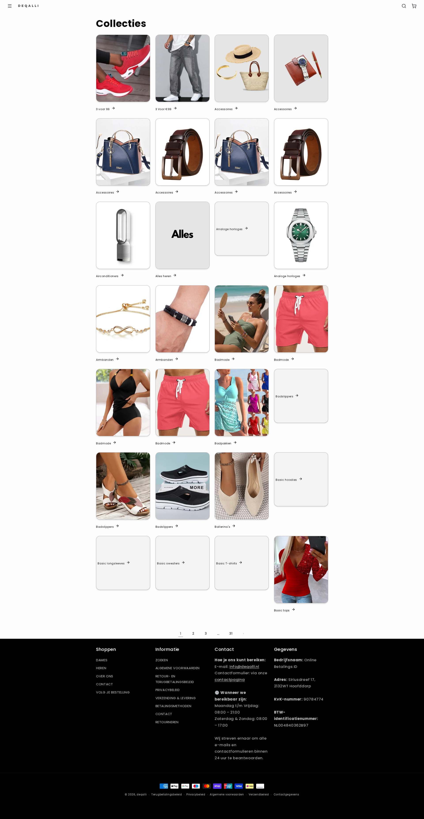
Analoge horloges (229, 229)
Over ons (104, 676)
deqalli (142, 794)
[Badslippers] (123, 486)
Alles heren (163, 276)
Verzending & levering (175, 698)
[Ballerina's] (242, 486)
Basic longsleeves (111, 563)
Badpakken (223, 443)
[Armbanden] (123, 319)
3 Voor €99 (163, 109)
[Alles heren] (182, 235)
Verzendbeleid (259, 794)
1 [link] (180, 633)
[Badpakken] (242, 402)
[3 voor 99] (123, 68)
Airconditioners (107, 276)
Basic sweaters (168, 563)
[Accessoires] (242, 68)
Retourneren (167, 722)
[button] (10, 6)
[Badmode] (242, 319)
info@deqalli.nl (244, 666)
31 (230, 633)
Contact (104, 684)
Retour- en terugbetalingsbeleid (174, 679)
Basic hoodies (286, 479)
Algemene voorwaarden (177, 668)
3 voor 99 (103, 109)
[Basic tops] (301, 569)
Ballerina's (222, 526)
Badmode (222, 359)
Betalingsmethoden (173, 706)
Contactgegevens (286, 794)
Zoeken (161, 660)
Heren (101, 668)
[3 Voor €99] (182, 68)
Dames (101, 660)
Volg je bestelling (113, 692)
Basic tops (282, 610)
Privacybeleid (167, 690)
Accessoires (224, 109)
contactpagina (230, 679)
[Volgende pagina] (243, 633)
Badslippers (284, 396)
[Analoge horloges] (301, 235)
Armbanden (105, 359)
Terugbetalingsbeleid (166, 794)
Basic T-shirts (226, 563)
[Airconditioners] (123, 235)
